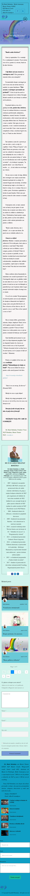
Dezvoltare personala (8, 40)
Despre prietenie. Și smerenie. (13, 634)
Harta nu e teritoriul (15, 831)
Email (4, 720)
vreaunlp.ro (9, 435)
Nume (4, 711)
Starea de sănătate (15, 809)
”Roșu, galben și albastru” (11, 660)
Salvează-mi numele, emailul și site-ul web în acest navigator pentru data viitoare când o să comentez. (15, 745)
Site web (4, 730)
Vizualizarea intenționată (11, 607)
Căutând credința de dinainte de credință (18, 801)
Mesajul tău (3, 861)
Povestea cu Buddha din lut (17, 824)
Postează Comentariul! (15, 753)
